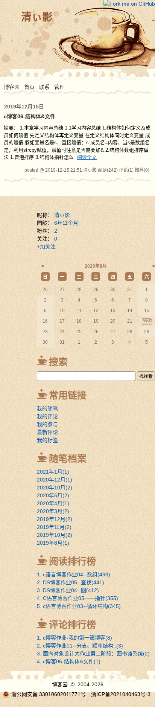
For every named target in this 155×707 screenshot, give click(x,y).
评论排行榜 (72, 624)
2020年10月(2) (54, 488)
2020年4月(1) (53, 503)
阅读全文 (87, 157)
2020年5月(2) (53, 495)
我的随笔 (47, 408)
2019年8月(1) (53, 543)
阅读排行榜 (72, 561)
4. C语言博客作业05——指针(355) (77, 598)
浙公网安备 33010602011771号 (48, 694)
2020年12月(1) (54, 480)
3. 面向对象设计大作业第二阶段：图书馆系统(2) (93, 654)
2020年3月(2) (53, 511)
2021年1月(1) (53, 472)
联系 (44, 87)
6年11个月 (66, 223)
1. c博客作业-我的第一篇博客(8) (74, 638)
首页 (29, 87)
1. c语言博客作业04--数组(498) (73, 574)
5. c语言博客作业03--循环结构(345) (79, 606)
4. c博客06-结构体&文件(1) (68, 661)
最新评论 (47, 432)
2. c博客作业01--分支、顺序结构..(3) (80, 646)
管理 (59, 87)
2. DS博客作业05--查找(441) (70, 582)
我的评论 (47, 416)
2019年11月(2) (54, 527)
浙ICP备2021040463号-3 (120, 694)
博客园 (12, 87)
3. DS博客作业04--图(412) (68, 590)
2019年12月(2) (54, 519)
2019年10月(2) (54, 535)
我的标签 (47, 440)
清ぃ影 (37, 17)
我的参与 (47, 424)
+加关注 (46, 247)
